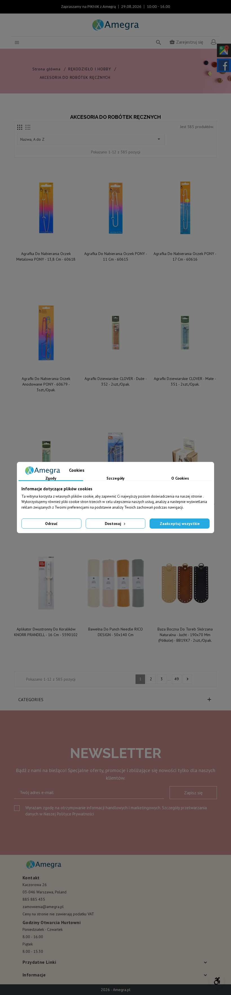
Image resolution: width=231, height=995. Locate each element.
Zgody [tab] (50, 478)
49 (176, 678)
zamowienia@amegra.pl (43, 906)
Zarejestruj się (186, 42)
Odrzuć (51, 523)
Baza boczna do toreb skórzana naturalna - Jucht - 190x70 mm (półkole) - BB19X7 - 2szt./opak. (185, 635)
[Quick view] (46, 242)
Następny (187, 679)
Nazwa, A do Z (91, 139)
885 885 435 (34, 899)
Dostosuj (113, 523)
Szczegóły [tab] (115, 478)
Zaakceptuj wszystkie (180, 523)
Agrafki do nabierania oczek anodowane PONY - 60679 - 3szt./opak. (46, 384)
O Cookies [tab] (180, 478)
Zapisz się (193, 792)
